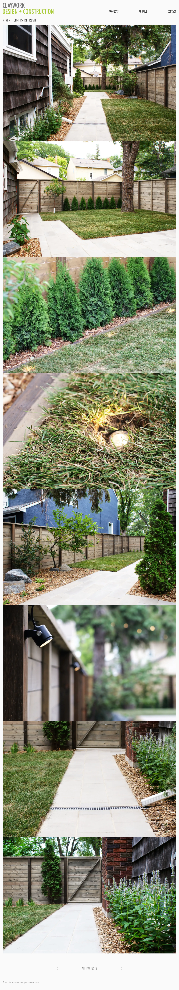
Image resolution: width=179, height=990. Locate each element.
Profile (143, 11)
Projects (114, 11)
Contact (171, 11)
